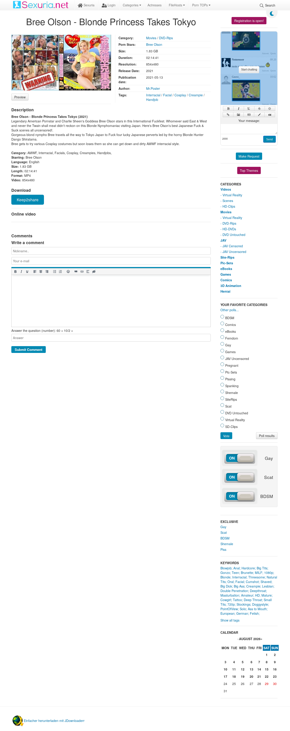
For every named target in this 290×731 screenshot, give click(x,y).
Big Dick (226, 586)
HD (257, 595)
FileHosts (176, 5)
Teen (235, 572)
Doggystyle (260, 604)
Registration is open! (249, 20)
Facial (167, 95)
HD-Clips (228, 206)
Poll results (267, 435)
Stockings (243, 604)
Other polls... (229, 310)
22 (266, 676)
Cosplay (180, 95)
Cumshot (252, 581)
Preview (20, 97)
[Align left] (35, 271)
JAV (223, 240)
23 (275, 676)
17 (225, 676)
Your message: (249, 120)
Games (225, 274)
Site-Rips (227, 257)
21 (259, 676)
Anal (236, 568)
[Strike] (259, 108)
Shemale (226, 544)
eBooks (226, 268)
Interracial (153, 95)
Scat (223, 532)
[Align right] (47, 271)
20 (251, 676)
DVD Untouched (233, 234)
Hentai (225, 291)
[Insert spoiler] (88, 271)
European (227, 613)
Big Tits (262, 568)
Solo (243, 609)
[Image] (238, 114)
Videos (225, 189)
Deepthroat (258, 590)
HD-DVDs (229, 229)
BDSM (225, 538)
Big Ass (239, 586)
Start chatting (249, 69)
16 (275, 669)
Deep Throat (253, 599)
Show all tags (229, 620)
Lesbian (267, 586)
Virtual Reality (232, 195)
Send (269, 139)
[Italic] (21, 271)
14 (259, 669)
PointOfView (229, 609)
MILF (258, 572)
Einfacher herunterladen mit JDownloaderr (54, 720)
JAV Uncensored (234, 251)
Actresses (154, 5)
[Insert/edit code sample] (82, 271)
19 (242, 676)
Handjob (152, 99)
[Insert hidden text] (94, 271)
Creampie (196, 95)
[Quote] (269, 114)
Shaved (266, 581)
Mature (266, 595)
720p (231, 604)
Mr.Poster (153, 88)
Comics (226, 280)
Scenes (227, 200)
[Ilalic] (238, 108)
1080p (268, 572)
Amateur (247, 595)
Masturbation (229, 595)
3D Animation (230, 285)
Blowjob (226, 568)
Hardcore (248, 568)
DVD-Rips (166, 38)
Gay (223, 527)
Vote (226, 436)
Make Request (249, 156)
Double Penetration (234, 590)
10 (225, 669)
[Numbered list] (60, 271)
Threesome (256, 577)
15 (266, 669)
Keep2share (28, 199)
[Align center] (41, 271)
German (242, 613)
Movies (151, 38)
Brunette (247, 572)
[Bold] (15, 271)
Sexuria (88, 5)
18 (234, 676)
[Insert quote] (76, 271)
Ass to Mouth (257, 609)
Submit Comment (28, 349)
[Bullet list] (54, 271)
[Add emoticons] (68, 271)
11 (234, 669)
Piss (223, 549)
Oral (230, 581)
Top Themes (249, 170)
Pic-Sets (226, 263)
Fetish (254, 613)
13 (251, 669)
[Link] (228, 114)
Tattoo (237, 599)
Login (111, 5)
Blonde (225, 577)
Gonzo (225, 572)
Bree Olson (154, 44)
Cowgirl (225, 599)
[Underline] (27, 271)
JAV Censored (232, 246)
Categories (131, 5)
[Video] (249, 114)
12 (242, 669)
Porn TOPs (200, 5)
